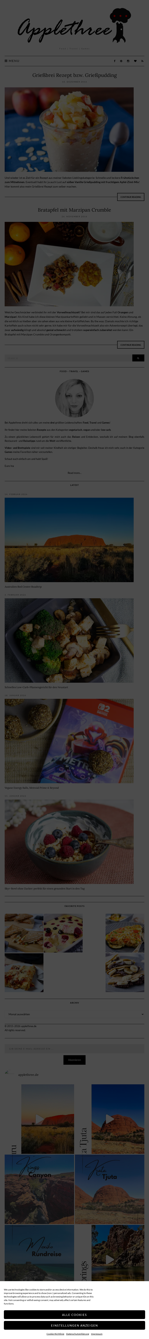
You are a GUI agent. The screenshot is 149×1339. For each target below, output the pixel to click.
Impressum (96, 1333)
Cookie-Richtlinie (55, 1333)
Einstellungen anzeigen (74, 1325)
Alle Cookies (74, 1314)
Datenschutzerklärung (77, 1333)
